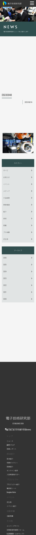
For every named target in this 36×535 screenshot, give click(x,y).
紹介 (4, 211)
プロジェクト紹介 (13, 484)
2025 (4, 264)
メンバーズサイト (13, 526)
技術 (4, 218)
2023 (4, 278)
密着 (4, 225)
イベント (6, 184)
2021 (4, 292)
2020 (4, 299)
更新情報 (6, 205)
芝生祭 (5, 239)
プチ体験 (6, 232)
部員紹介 (10, 466)
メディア (6, 191)
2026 (4, 258)
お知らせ (6, 177)
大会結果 (6, 198)
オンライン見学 (12, 470)
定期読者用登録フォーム (15, 530)
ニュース (10, 441)
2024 (4, 271)
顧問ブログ (11, 445)
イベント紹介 (11, 506)
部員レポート (11, 449)
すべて (5, 170)
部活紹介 (10, 459)
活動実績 (10, 516)
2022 (4, 285)
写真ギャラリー (12, 462)
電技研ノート (11, 488)
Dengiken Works (11, 492)
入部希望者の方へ (13, 474)
